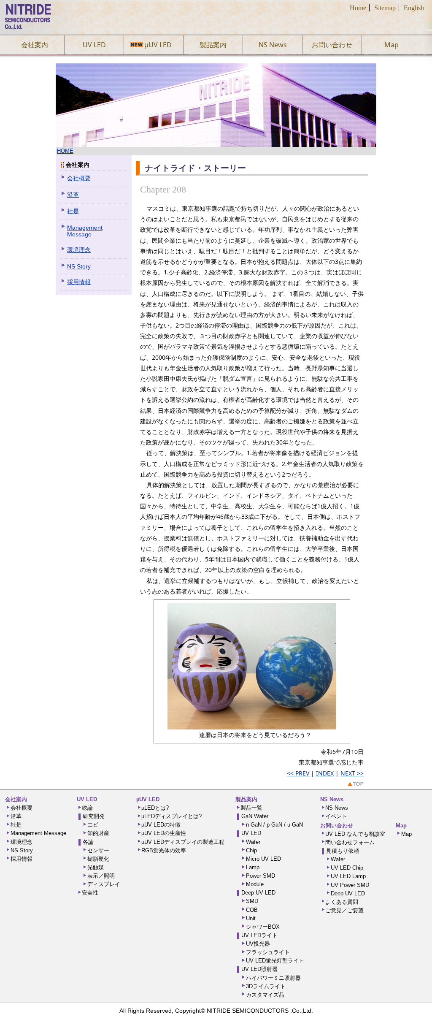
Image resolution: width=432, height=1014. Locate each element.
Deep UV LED (258, 893)
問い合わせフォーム (350, 843)
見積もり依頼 (342, 851)
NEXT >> (352, 773)
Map (391, 44)
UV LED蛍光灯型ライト (275, 961)
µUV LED (154, 44)
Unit (251, 919)
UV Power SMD (350, 885)
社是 (73, 211)
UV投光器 (258, 944)
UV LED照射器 (259, 969)
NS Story (79, 266)
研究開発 (94, 816)
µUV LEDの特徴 (161, 825)
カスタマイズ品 (265, 995)
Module (255, 884)
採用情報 (79, 282)
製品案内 (213, 44)
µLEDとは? (155, 808)
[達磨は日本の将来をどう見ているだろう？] (251, 725)
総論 (87, 808)
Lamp (252, 867)
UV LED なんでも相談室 (355, 834)
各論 (88, 842)
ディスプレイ (103, 884)
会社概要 (79, 178)
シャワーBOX (263, 927)
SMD (252, 901)
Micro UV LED (263, 859)
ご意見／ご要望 (344, 911)
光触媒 (95, 867)
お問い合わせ (332, 44)
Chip (251, 851)
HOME (65, 151)
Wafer (253, 842)
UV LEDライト (259, 935)
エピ (92, 825)
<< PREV (299, 773)
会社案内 (34, 44)
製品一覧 (251, 808)
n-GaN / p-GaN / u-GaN (274, 825)
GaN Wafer (254, 816)
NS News (273, 44)
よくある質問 (341, 902)
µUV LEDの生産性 (163, 833)
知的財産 (98, 833)
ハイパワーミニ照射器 (273, 978)
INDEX (325, 773)
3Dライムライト (266, 987)
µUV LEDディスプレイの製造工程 (182, 842)
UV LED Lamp (348, 876)
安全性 (90, 893)
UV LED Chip (347, 868)
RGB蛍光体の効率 (163, 851)
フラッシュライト (268, 952)
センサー (98, 851)
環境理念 (79, 250)
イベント (336, 816)
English (414, 7)
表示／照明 (101, 876)
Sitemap (385, 7)
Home (358, 7)
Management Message (85, 231)
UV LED (94, 44)
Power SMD (260, 876)
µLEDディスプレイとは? (171, 816)
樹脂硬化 (98, 859)
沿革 (73, 194)
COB (252, 910)
